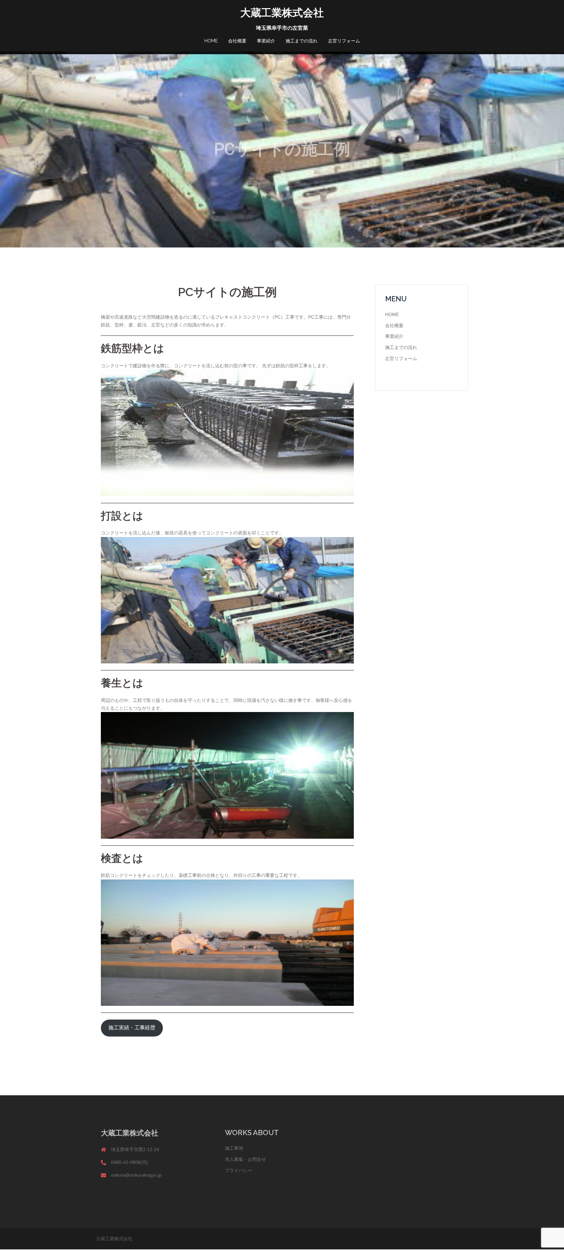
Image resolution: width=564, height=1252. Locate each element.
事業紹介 (266, 40)
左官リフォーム (344, 40)
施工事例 (234, 1148)
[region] (282, 149)
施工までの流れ (302, 40)
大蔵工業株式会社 (282, 13)
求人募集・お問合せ (245, 1159)
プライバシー (238, 1170)
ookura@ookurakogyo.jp (136, 1175)
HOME (211, 40)
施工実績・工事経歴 (131, 1028)
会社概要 (237, 40)
